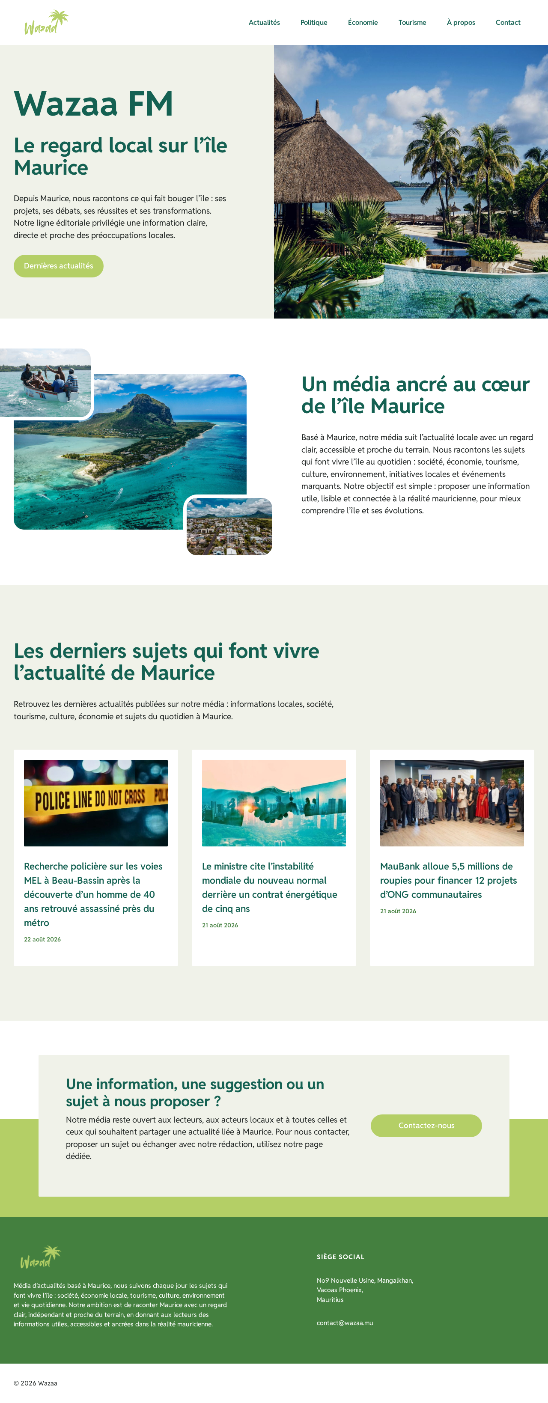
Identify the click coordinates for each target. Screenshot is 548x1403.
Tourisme (412, 22)
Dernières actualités (58, 266)
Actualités (264, 22)
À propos (461, 22)
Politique (314, 22)
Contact (508, 22)
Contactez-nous (427, 1125)
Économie (363, 22)
